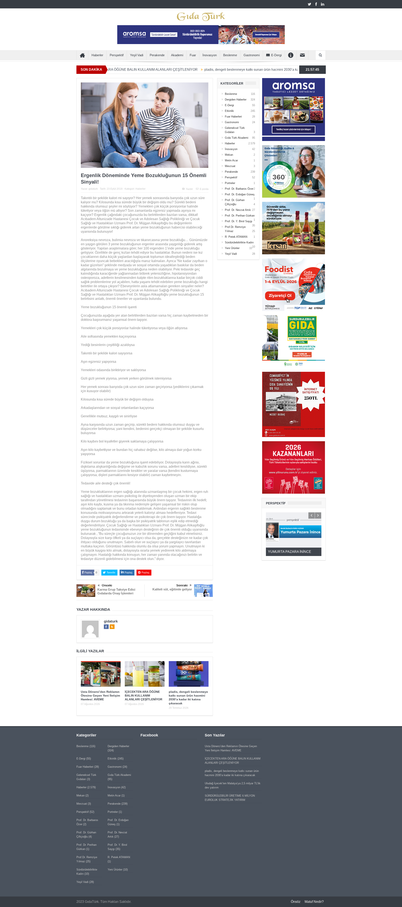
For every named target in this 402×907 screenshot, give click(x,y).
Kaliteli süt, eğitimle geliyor (172, 589)
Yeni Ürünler (232, 248)
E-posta (204, 189)
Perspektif (117, 55)
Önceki (107, 585)
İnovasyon (209, 55)
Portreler (230, 183)
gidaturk (93, 188)
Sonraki (182, 585)
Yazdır (189, 189)
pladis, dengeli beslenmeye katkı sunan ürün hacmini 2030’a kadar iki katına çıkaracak (229, 69)
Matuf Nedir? (314, 901)
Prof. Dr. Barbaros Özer (239, 188)
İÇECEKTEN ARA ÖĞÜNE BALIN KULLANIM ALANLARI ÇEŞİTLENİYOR (143, 695)
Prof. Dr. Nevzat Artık (238, 209)
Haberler (97, 55)
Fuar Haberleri (233, 116)
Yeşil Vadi (136, 55)
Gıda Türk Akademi (236, 137)
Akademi (177, 55)
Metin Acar (231, 160)
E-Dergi (276, 55)
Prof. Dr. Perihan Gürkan (240, 215)
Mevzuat (230, 166)
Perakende (157, 55)
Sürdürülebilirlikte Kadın (239, 242)
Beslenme (230, 55)
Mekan (229, 154)
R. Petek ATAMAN (236, 236)
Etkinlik (229, 110)
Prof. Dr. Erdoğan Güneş (240, 194)
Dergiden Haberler (235, 99)
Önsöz (295, 901)
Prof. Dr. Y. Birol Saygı (238, 221)
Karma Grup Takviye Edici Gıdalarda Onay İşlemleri (116, 591)
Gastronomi (252, 55)
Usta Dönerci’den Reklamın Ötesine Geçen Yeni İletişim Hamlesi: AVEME (100, 695)
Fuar (193, 55)
